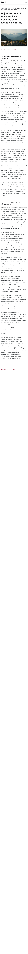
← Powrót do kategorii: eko (8, 369)
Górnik (3, 2)
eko (10, 8)
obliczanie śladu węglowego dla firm (11, 49)
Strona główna (4, 8)
